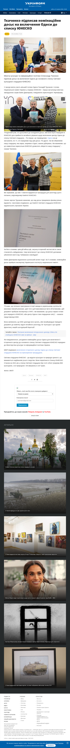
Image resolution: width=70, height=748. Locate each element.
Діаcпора (23, 718)
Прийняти (51, 745)
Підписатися (22, 405)
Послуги (5, 9)
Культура (33, 13)
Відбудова (23, 701)
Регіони (25, 13)
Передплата (40, 703)
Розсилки (39, 725)
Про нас (39, 698)
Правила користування (43, 707)
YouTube (47, 412)
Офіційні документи (10, 719)
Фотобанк (12, 9)
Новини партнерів (9, 714)
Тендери (39, 709)
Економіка (12, 13)
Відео (5, 705)
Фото (5, 703)
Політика (23, 703)
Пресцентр (19, 9)
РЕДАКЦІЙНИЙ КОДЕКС (43, 723)
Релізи (6, 721)
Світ (19, 13)
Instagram (38, 412)
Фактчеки (23, 707)
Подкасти (7, 696)
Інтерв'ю (6, 701)
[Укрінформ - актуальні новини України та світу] (35, 3)
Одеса (50, 138)
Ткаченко (31, 375)
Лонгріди (7, 712)
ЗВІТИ (38, 721)
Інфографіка (7, 710)
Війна (5, 13)
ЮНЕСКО (38, 375)
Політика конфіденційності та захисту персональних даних (42, 717)
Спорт (40, 13)
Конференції (7, 717)
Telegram (31, 412)
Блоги (6, 708)
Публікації (7, 698)
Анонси (26, 9)
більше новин (35, 415)
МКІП (45, 375)
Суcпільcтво (24, 714)
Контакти (39, 701)
